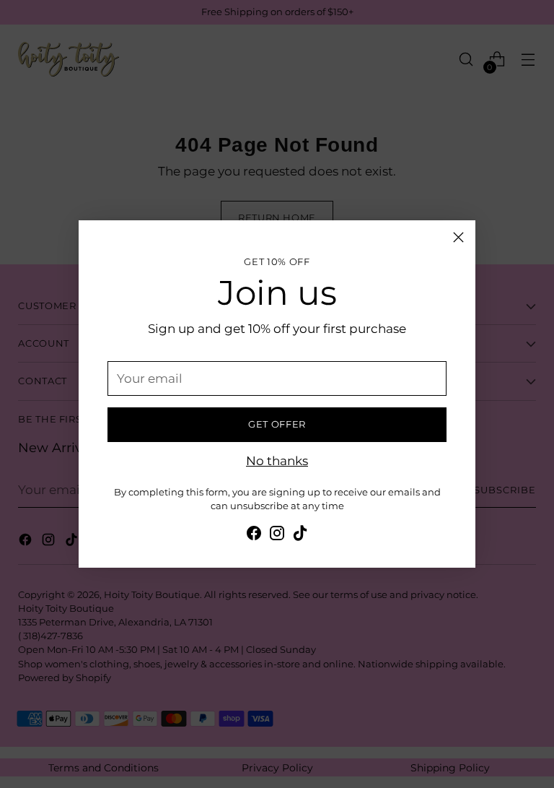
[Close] (458, 237)
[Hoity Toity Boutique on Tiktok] (300, 535)
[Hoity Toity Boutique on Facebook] (254, 535)
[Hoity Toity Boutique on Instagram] (277, 535)
